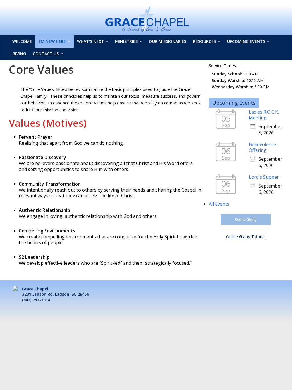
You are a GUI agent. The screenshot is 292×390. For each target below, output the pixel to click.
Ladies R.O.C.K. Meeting (264, 115)
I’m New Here (52, 41)
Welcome (22, 41)
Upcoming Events (246, 41)
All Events (219, 204)
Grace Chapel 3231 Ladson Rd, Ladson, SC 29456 (55, 291)
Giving (19, 53)
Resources (204, 41)
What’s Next (90, 41)
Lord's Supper (264, 177)
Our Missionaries (167, 41)
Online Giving (246, 219)
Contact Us (46, 53)
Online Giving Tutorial (245, 236)
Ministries (126, 41)
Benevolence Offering (262, 147)
